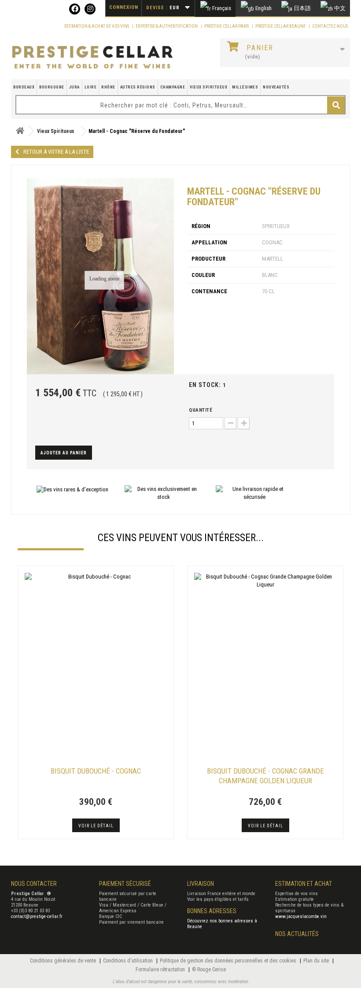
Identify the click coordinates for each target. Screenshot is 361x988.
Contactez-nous (330, 26)
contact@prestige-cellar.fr (37, 916)
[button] (22, 704)
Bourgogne (51, 87)
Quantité (200, 410)
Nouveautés (276, 87)
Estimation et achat (303, 883)
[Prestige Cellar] (92, 58)
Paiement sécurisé (125, 883)
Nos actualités (297, 933)
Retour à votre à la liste (56, 151)
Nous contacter (34, 883)
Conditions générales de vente (63, 961)
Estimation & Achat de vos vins (97, 26)
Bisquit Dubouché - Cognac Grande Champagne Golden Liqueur (265, 776)
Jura (74, 87)
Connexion (123, 7)
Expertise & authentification (167, 26)
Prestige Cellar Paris (227, 26)
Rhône (108, 87)
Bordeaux (23, 87)
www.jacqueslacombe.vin (301, 916)
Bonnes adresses (211, 910)
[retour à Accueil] (19, 130)
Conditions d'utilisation (128, 961)
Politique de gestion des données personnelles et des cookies (229, 961)
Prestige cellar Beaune (280, 26)
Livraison (200, 883)
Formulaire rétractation (161, 969)
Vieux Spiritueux (208, 87)
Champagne (172, 87)
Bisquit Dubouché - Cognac (96, 771)
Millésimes (245, 87)
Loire (91, 87)
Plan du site (316, 961)
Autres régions (137, 87)
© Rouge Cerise (209, 969)
